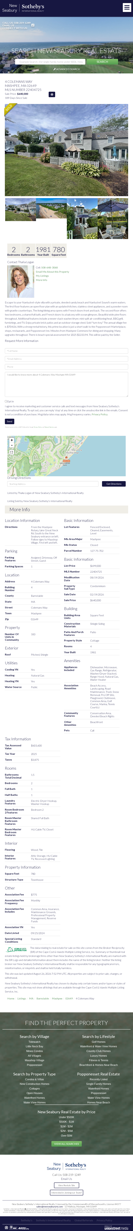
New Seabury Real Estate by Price (66, 1111)
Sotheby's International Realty (53, 1220)
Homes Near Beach (98, 1102)
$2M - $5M (66, 1131)
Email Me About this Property (52, 271)
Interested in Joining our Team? (66, 1192)
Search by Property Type (34, 1074)
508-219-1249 (22, 22)
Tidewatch (34, 1041)
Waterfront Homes (34, 1097)
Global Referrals (83, 1220)
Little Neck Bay (34, 1046)
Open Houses (34, 1093)
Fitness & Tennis (98, 1060)
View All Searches (66, 1143)
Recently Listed (99, 1079)
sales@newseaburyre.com (49, 1206)
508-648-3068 (49, 267)
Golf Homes (98, 1041)
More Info (41, 279)
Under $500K (66, 1117)
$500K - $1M (66, 1121)
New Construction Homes (34, 1084)
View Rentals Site (66, 1185)
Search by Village (34, 1036)
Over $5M (66, 1135)
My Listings (42, 275)
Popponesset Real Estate (98, 1074)
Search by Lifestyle (98, 1036)
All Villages (34, 1055)
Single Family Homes (98, 1084)
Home (10, 998)
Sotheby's (26, 1220)
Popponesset (34, 1065)
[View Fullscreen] (11, 452)
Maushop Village (34, 1060)
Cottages (34, 1088)
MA (31, 998)
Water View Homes (35, 1102)
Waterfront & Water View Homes (98, 1046)
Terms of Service (49, 427)
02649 (69, 998)
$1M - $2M (66, 1126)
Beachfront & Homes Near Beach (98, 1065)
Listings (21, 998)
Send (9, 421)
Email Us (8, 25)
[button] (102, 62)
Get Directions (113, 483)
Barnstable (42, 998)
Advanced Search (68, 69)
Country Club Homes (98, 1051)
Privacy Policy (100, 414)
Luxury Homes (98, 1055)
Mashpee (57, 998)
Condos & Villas (34, 1079)
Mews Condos (34, 1051)
